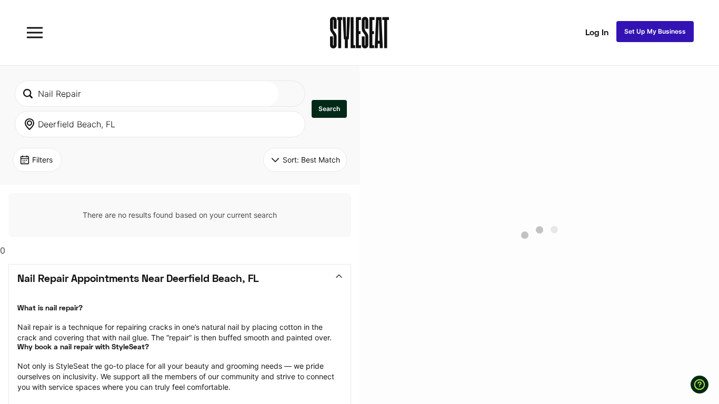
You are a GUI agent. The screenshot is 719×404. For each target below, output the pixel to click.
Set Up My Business (655, 31)
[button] (329, 109)
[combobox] (146, 93)
